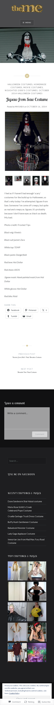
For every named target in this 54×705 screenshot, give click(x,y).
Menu (28, 22)
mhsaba (19, 106)
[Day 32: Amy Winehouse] (36, 632)
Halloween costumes (20, 84)
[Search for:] (27, 461)
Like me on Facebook (21, 474)
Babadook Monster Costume (21, 528)
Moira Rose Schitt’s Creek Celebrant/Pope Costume (20, 509)
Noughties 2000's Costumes (21, 90)
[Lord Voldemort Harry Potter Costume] (17, 612)
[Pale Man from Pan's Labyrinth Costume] (36, 571)
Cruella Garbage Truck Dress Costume (25, 516)
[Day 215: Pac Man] (36, 612)
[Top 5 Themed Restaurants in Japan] (36, 653)
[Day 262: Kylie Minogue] (17, 632)
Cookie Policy (14, 693)
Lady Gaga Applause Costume (21, 534)
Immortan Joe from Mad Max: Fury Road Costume (26, 541)
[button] (8, 181)
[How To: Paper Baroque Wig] (17, 592)
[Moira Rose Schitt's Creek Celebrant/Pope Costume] (17, 571)
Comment (39, 434)
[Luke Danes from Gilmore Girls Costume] (17, 653)
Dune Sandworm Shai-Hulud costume (25, 501)
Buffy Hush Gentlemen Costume (23, 522)
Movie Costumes (33, 87)
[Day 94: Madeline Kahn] (36, 592)
